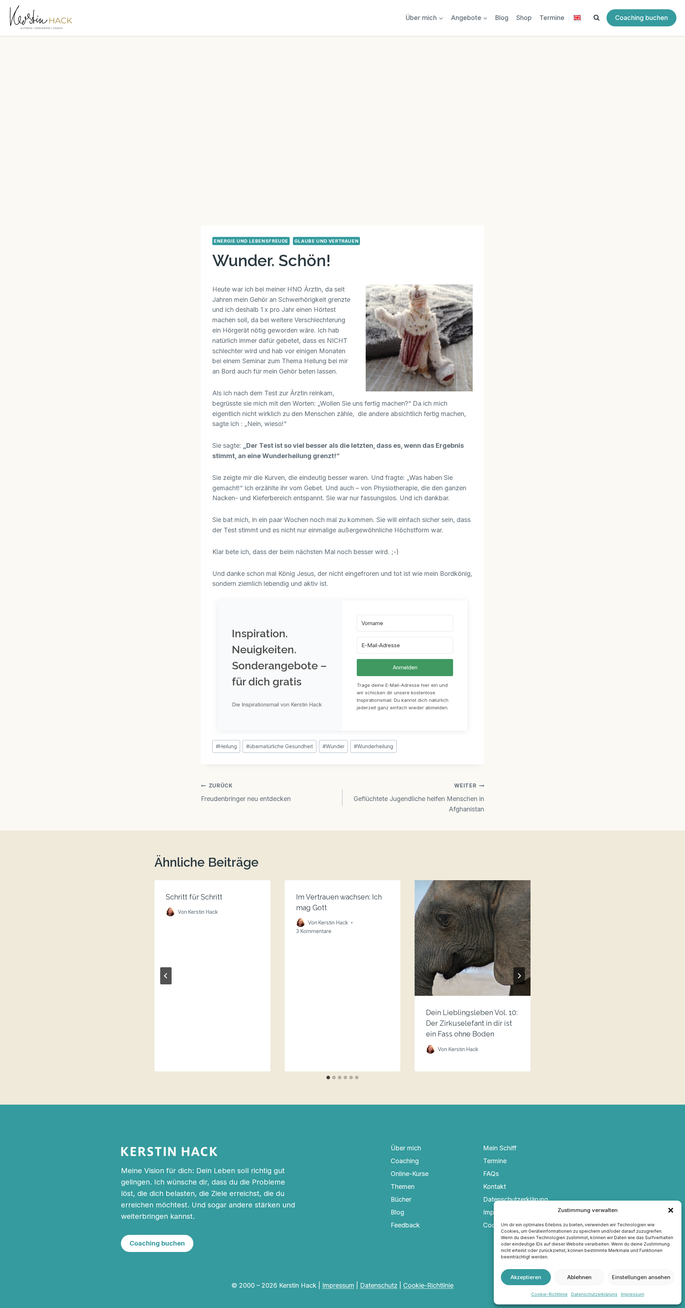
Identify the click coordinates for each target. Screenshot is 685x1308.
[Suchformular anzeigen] (596, 17)
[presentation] (473, 938)
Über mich (406, 1148)
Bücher (401, 1199)
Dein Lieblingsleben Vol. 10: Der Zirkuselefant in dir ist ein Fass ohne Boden (472, 1024)
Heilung (226, 746)
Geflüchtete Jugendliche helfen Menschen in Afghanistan (419, 797)
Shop (524, 17)
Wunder (334, 746)
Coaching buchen (641, 17)
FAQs (491, 1173)
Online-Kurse (409, 1173)
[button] (670, 1210)
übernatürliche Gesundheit (279, 746)
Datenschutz (378, 1285)
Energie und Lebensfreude (251, 241)
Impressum (632, 1294)
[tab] (328, 1077)
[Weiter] (519, 975)
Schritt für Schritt (194, 897)
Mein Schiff (500, 1148)
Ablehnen (579, 1277)
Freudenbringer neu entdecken (246, 792)
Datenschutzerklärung (594, 1294)
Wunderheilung (373, 746)
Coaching (405, 1161)
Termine (551, 17)
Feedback (405, 1225)
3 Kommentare (313, 931)
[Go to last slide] (166, 975)
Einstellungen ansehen (641, 1277)
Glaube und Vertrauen (326, 241)
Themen (403, 1186)
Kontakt (494, 1186)
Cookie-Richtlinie (549, 1294)
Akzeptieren (526, 1277)
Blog (501, 17)
